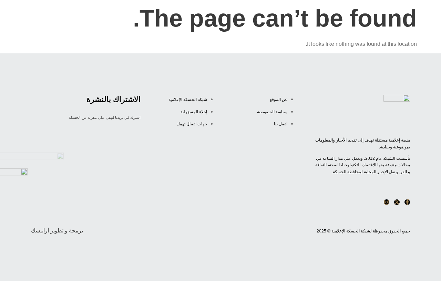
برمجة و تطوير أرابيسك (57, 230)
